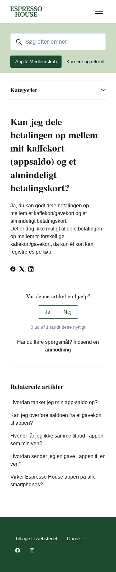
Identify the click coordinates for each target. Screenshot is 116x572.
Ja (47, 312)
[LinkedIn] (31, 270)
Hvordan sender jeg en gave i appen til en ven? (58, 460)
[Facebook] (12, 270)
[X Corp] (21, 270)
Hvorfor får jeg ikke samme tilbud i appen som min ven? (56, 439)
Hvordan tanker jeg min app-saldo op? (54, 402)
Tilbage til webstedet (36, 538)
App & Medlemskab (36, 61)
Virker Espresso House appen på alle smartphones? (53, 480)
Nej (67, 312)
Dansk (74, 538)
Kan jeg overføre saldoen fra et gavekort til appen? (56, 419)
